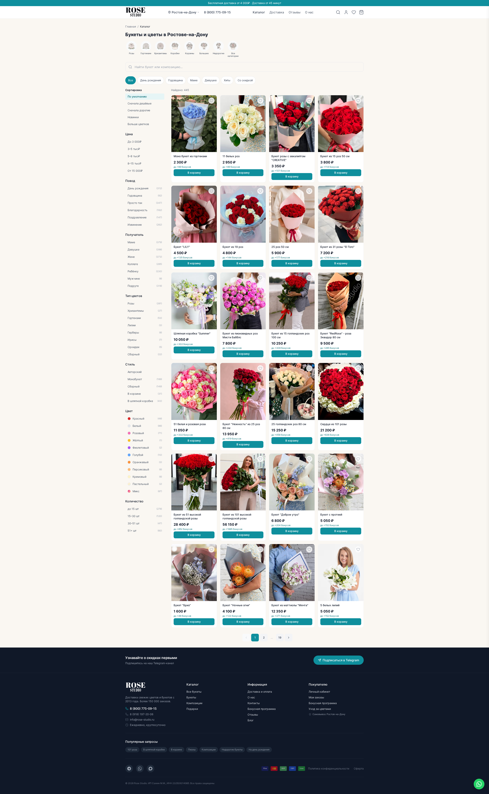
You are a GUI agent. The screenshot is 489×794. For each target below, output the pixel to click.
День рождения (150, 80)
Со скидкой (245, 80)
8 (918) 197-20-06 (141, 714)
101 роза (132, 749)
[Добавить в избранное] (211, 101)
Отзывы (294, 12)
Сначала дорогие (139, 110)
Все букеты (194, 691)
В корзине (176, 749)
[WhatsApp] (140, 768)
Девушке (211, 80)
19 (279, 637)
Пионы (192, 749)
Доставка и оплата (260, 691)
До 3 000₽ (135, 141)
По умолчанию (137, 96)
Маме (194, 80)
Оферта (359, 768)
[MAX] (150, 768)
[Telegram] (129, 768)
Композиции (194, 703)
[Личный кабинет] (346, 12)
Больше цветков (138, 124)
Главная (130, 26)
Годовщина (175, 80)
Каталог (259, 12)
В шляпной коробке (154, 749)
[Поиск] (338, 12)
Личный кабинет (319, 691)
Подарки (192, 708)
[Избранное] (353, 12)
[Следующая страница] (288, 637)
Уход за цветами (320, 708)
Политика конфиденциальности (328, 768)
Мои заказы (316, 697)
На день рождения (259, 749)
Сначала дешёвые (139, 103)
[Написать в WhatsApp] (479, 784)
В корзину (194, 172)
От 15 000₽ (135, 170)
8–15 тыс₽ (134, 163)
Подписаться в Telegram (341, 660)
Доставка (277, 12)
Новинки (133, 117)
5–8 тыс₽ (134, 156)
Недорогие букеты (232, 749)
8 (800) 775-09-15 (217, 12)
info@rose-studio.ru (142, 719)
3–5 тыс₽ (134, 149)
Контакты (254, 703)
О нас (309, 12)
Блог (250, 720)
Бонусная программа (262, 708)
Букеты (191, 697)
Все (130, 80)
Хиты (227, 80)
